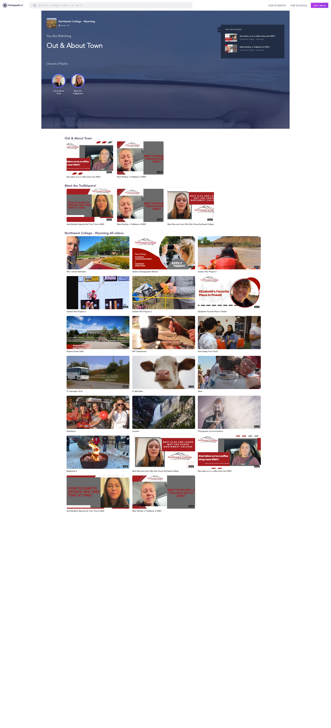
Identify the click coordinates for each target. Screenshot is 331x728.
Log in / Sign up (320, 5)
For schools (299, 6)
